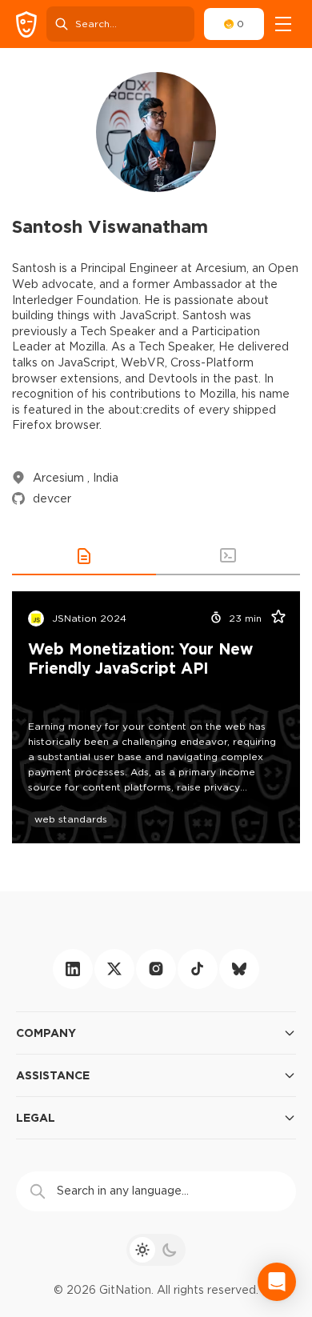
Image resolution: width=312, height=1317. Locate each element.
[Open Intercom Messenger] (277, 1282)
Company (46, 1033)
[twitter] (114, 969)
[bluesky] (239, 969)
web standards (70, 819)
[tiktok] (198, 969)
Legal (35, 1117)
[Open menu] (283, 24)
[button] (84, 556)
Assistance (53, 1075)
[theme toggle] (156, 1250)
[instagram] (156, 969)
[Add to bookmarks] (273, 618)
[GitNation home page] (26, 24)
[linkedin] (73, 969)
